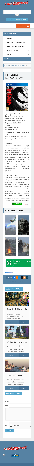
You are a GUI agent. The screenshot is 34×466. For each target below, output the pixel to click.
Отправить (10, 430)
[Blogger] (24, 277)
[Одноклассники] (17, 277)
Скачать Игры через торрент (18, 65)
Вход (10, 19)
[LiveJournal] (27, 277)
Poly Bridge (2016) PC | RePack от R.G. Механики (15, 376)
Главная (6, 65)
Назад (10, 277)
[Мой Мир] (19, 277)
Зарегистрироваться (21, 19)
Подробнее (24, 322)
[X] (22, 277)
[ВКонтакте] (14, 277)
